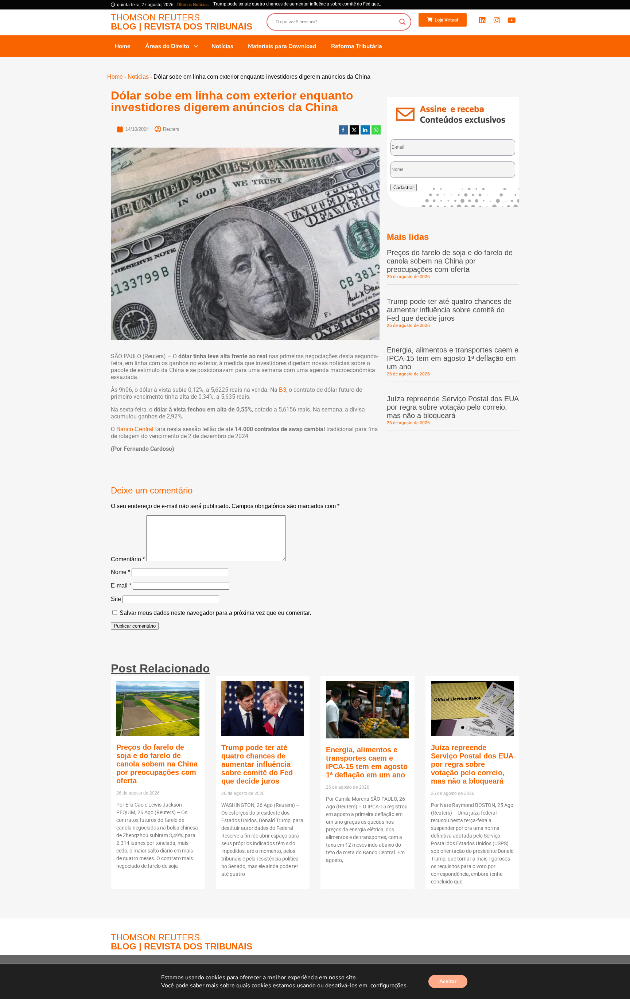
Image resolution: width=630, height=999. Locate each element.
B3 (282, 390)
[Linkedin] (482, 20)
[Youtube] (511, 20)
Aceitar (447, 981)
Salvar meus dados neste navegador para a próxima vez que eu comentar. (215, 613)
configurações (388, 986)
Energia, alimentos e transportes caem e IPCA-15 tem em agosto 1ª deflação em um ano (452, 358)
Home (115, 77)
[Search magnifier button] (402, 22)
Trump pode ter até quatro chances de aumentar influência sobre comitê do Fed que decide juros (449, 309)
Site (116, 599)
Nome (120, 572)
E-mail (121, 585)
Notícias (138, 77)
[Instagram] (497, 20)
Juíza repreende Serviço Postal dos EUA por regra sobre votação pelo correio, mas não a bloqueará (452, 407)
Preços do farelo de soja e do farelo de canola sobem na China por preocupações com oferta (450, 261)
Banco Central (134, 429)
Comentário (128, 559)
